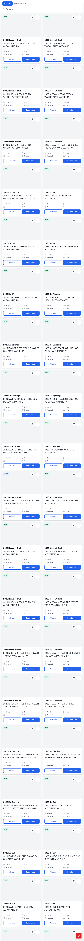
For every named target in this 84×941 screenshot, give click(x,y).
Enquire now (30, 59)
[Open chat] (79, 936)
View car (12, 59)
